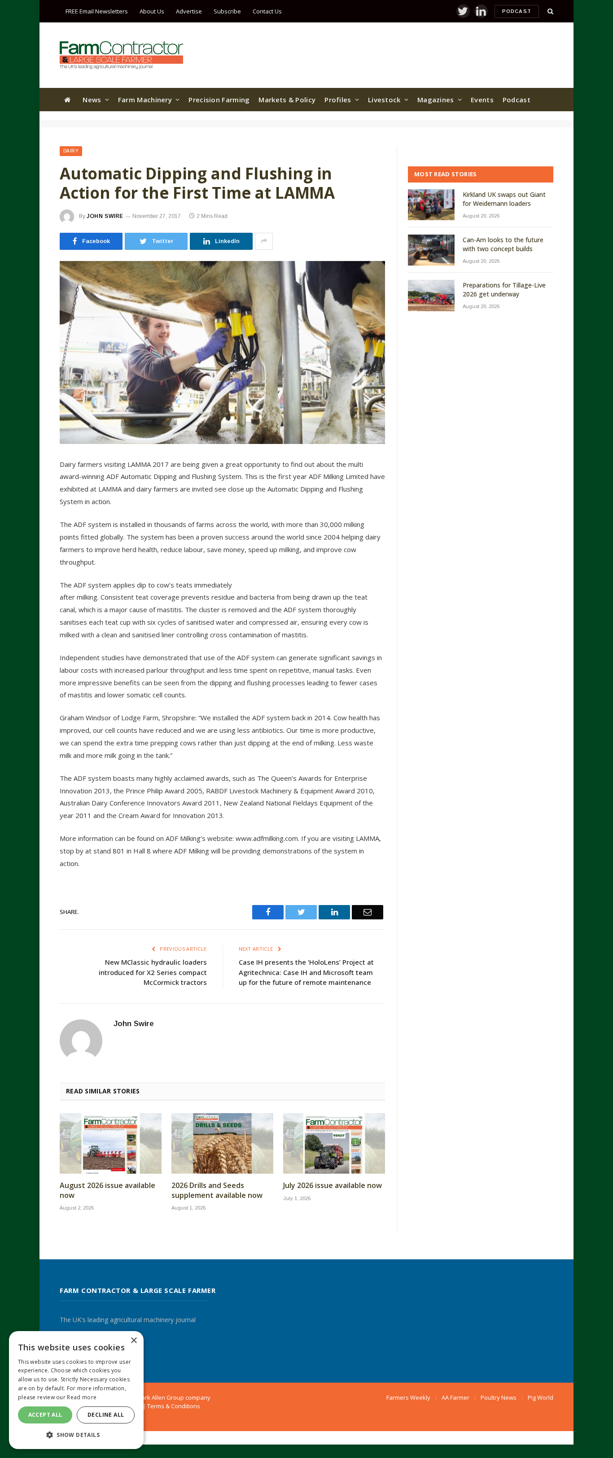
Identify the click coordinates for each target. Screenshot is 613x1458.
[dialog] (76, 1390)
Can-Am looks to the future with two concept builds (503, 244)
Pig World (540, 1397)
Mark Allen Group (160, 1397)
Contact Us (267, 11)
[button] (76, 1434)
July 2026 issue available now (332, 1185)
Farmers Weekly (408, 1397)
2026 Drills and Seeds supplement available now (217, 1190)
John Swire (105, 216)
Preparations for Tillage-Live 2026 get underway (504, 289)
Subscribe (227, 11)
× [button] (133, 1340)
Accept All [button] (45, 1415)
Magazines (435, 99)
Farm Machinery (145, 99)
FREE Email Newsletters (97, 11)
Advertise (189, 11)
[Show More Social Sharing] (264, 241)
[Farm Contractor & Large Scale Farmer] (121, 55)
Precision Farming (219, 99)
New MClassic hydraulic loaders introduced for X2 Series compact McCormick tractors (153, 972)
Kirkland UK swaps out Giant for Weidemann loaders (504, 199)
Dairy (71, 150)
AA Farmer (455, 1397)
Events (482, 99)
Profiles (337, 99)
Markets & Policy (286, 99)
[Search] (549, 11)
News (92, 99)
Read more (81, 1397)
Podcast (516, 11)
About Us (152, 11)
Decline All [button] (106, 1415)
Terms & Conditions (173, 1406)
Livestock (384, 99)
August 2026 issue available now (107, 1190)
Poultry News (499, 1397)
